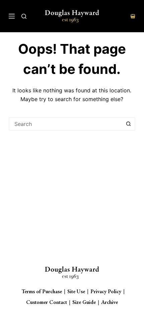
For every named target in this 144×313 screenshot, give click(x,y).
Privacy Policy (105, 291)
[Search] (23, 16)
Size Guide (84, 302)
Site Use (76, 291)
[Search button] (128, 124)
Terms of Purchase (41, 291)
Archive (109, 302)
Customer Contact (46, 302)
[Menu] (12, 16)
